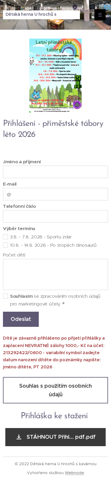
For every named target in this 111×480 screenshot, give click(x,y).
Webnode (74, 472)
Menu (100, 14)
